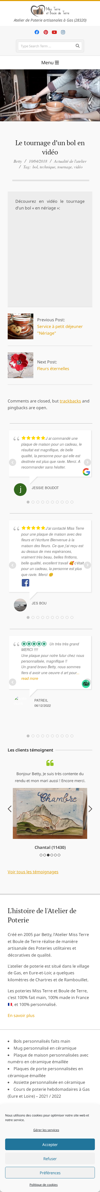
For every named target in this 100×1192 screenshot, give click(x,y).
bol (35, 166)
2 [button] (44, 870)
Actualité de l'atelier (70, 161)
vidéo (78, 166)
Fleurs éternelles (53, 368)
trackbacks (70, 401)
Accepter (50, 1144)
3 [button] (48, 870)
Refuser (50, 1158)
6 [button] (59, 870)
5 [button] (55, 870)
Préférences (50, 1172)
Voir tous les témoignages (33, 888)
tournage (64, 166)
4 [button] (52, 870)
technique (47, 166)
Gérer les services (46, 1130)
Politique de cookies (43, 1184)
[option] (50, 813)
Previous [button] (10, 816)
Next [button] (90, 816)
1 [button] (41, 870)
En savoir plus (21, 1031)
